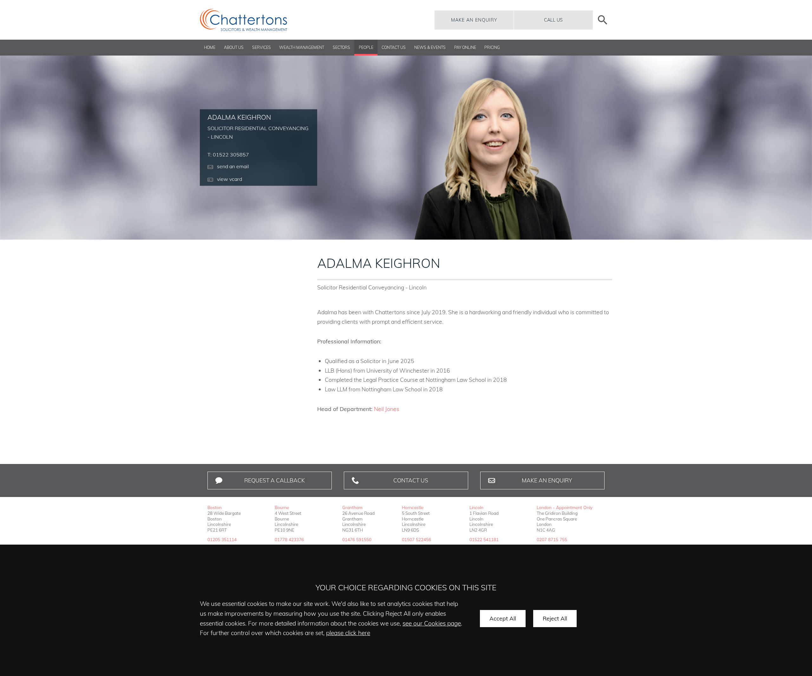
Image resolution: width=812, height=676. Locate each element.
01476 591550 (356, 539)
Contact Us (394, 47)
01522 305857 (231, 155)
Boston (214, 507)
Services (261, 47)
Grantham (352, 507)
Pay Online (465, 47)
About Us (234, 47)
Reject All (555, 618)
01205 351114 (222, 539)
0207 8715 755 (552, 539)
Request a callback (274, 480)
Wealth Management (301, 47)
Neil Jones (386, 408)
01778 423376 (289, 539)
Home (209, 47)
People (366, 47)
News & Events (430, 47)
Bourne (282, 507)
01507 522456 (416, 539)
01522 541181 (484, 539)
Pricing (492, 47)
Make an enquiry (474, 20)
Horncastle (412, 507)
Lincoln (476, 507)
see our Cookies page (432, 623)
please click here (348, 633)
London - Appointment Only (565, 507)
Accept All (502, 618)
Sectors (341, 47)
